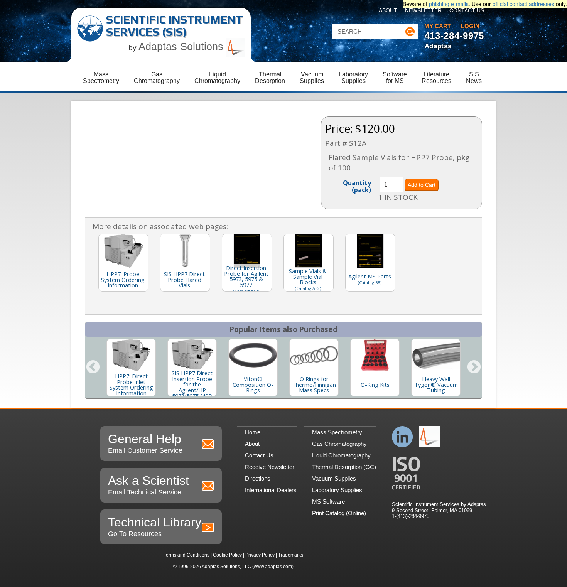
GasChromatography (157, 77)
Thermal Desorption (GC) (344, 467)
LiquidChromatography (217, 77)
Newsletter (423, 10)
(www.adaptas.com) (273, 566)
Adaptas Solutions (182, 46)
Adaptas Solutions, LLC (226, 566)
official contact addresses (523, 4)
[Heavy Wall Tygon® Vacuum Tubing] (436, 355)
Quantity (357, 186)
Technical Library (154, 526)
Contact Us (466, 10)
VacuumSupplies (312, 77)
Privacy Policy (260, 555)
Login (470, 26)
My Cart (437, 26)
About (388, 10)
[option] (131, 367)
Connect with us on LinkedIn (402, 436)
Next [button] (474, 367)
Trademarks (290, 555)
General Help (145, 443)
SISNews (474, 77)
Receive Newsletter (269, 467)
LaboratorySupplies (353, 77)
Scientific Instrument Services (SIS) (174, 26)
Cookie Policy (227, 555)
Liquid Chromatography (341, 455)
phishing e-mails (449, 4)
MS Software (328, 501)
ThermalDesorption (270, 77)
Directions (257, 478)
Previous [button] (93, 367)
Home (252, 432)
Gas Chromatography (339, 443)
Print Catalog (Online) (339, 513)
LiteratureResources (436, 77)
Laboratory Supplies (337, 490)
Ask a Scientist (148, 485)
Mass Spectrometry (337, 432)
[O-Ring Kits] (375, 355)
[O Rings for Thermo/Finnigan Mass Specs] (314, 355)
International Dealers (271, 490)
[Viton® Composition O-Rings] (253, 355)
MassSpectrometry (101, 77)
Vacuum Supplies (334, 478)
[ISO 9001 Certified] (439, 473)
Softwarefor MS (395, 77)
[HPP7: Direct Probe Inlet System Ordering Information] (131, 355)
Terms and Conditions (186, 555)
